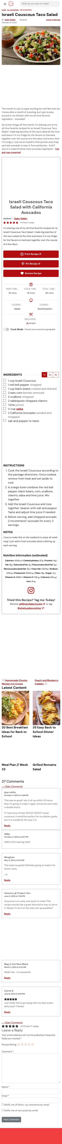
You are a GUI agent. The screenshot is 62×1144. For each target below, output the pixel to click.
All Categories (13, 10)
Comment (8, 1051)
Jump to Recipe (53, 20)
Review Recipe (32, 273)
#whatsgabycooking (29, 608)
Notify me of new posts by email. (21, 1110)
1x (44, 374)
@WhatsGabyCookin (30, 603)
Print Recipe (31, 254)
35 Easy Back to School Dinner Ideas (44, 731)
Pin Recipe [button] (31, 263)
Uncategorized (26, 10)
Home (4, 10)
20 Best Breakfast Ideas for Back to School (15, 731)
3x (55, 374)
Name (6, 1086)
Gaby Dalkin (10, 20)
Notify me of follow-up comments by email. (27, 1104)
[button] (4, 223)
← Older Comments (12, 786)
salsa (19, 409)
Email (5, 1095)
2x (50, 374)
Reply (7, 825)
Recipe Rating (9, 1044)
